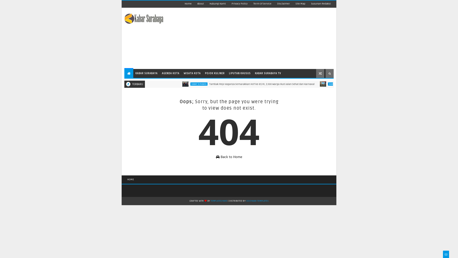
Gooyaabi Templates (257, 201)
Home (188, 3)
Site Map (300, 3)
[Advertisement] (268, 38)
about (200, 3)
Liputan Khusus (240, 73)
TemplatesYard (219, 201)
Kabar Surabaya (146, 73)
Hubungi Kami (217, 3)
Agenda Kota (170, 73)
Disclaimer (283, 3)
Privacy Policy (240, 3)
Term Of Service (262, 3)
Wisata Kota (192, 73)
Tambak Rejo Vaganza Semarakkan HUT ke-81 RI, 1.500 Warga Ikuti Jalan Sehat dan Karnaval (257, 84)
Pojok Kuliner (215, 73)
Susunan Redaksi (321, 3)
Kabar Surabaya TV (268, 73)
